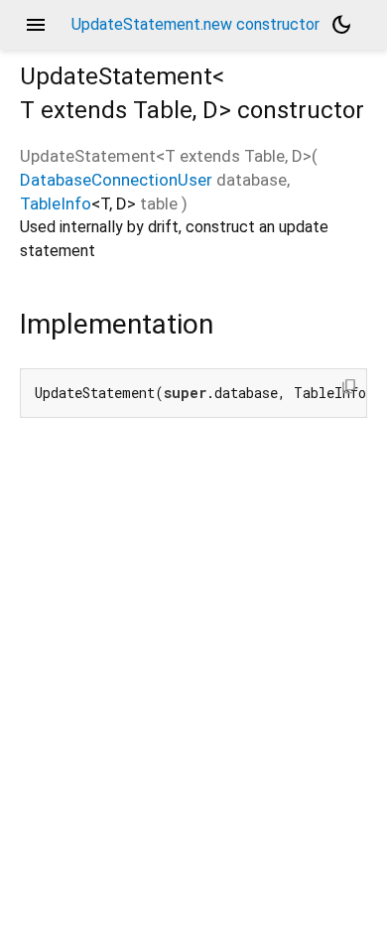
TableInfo (55, 203)
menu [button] (36, 25)
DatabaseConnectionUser (116, 180)
